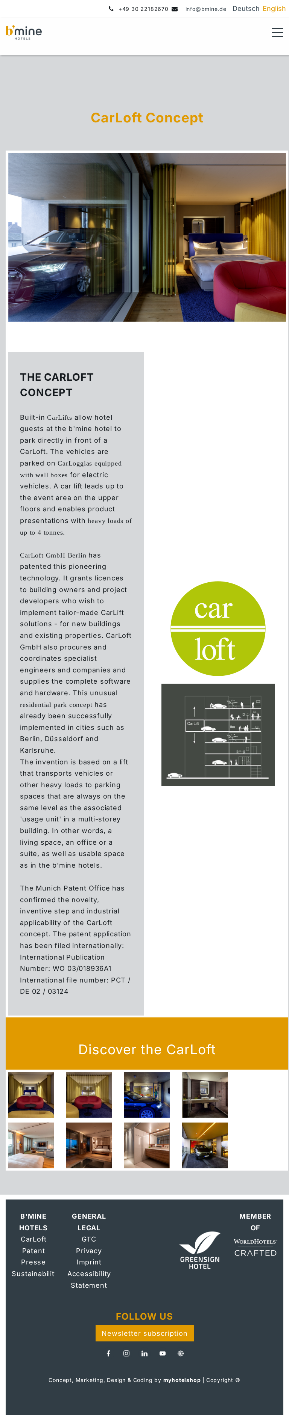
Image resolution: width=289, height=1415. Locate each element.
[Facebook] (108, 1353)
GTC (89, 1239)
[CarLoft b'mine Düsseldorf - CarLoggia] (147, 1095)
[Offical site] (200, 1251)
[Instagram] (126, 1353)
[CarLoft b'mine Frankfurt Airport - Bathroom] (147, 1145)
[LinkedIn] (144, 1353)
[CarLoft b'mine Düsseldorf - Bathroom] (205, 1095)
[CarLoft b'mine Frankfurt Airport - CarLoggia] (205, 1145)
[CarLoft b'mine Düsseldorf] (31, 1095)
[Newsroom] (181, 1353)
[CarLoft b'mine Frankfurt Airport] (31, 1145)
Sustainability (35, 1274)
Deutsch (246, 8)
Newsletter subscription (145, 1333)
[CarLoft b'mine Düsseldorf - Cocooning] (89, 1095)
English (274, 8)
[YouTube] (163, 1353)
